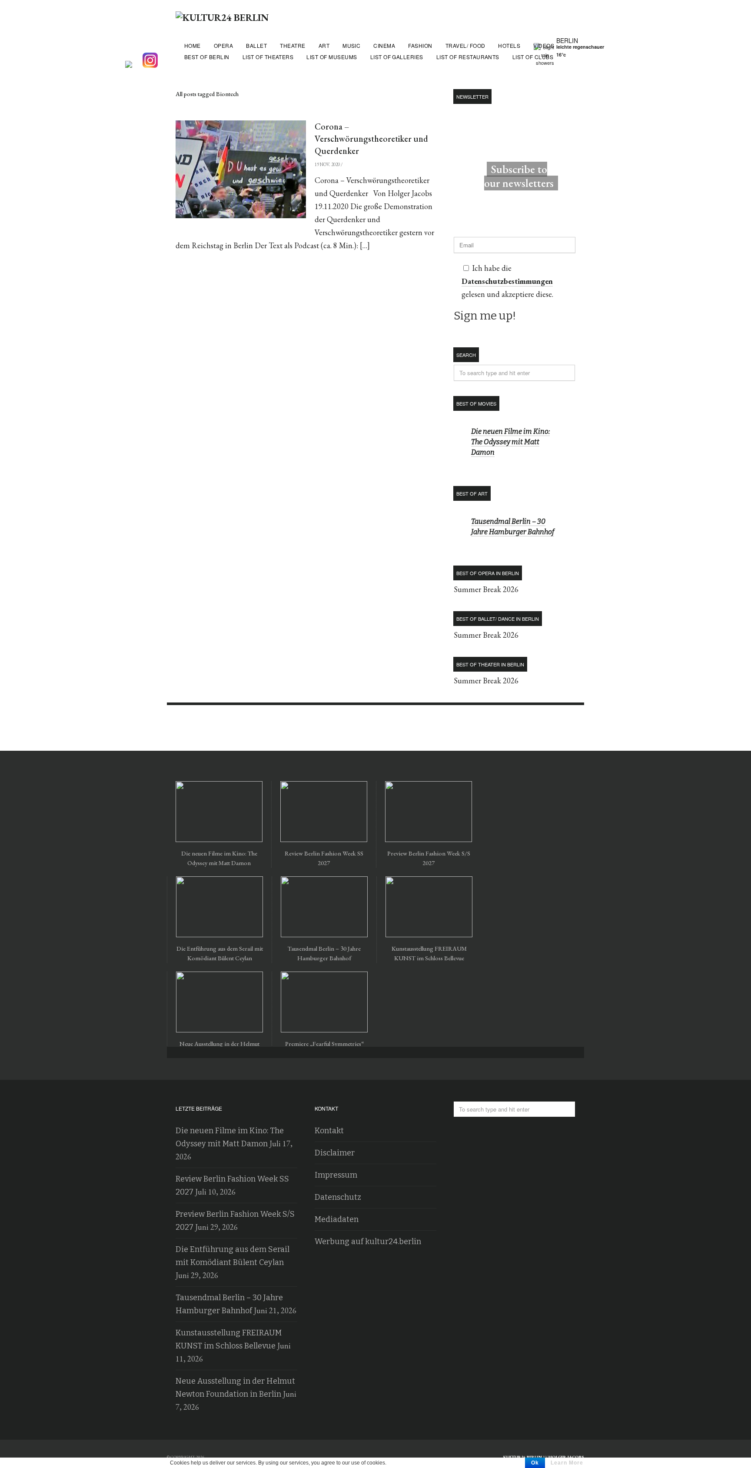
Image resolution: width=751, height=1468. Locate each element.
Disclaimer (335, 1153)
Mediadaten (337, 1219)
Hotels (509, 45)
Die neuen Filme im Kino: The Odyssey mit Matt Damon (510, 441)
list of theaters (268, 56)
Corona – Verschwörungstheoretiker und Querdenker (371, 138)
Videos (543, 45)
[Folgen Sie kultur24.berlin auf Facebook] (133, 61)
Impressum (336, 1175)
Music (351, 45)
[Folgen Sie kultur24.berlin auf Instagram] (152, 61)
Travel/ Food (465, 45)
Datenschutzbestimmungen (507, 281)
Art (324, 45)
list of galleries (396, 56)
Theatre (292, 45)
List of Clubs (532, 56)
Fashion (420, 45)
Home (192, 45)
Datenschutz (338, 1197)
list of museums (331, 56)
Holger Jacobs (566, 1457)
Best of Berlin (206, 56)
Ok (535, 1463)
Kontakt (329, 1130)
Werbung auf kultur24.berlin (368, 1241)
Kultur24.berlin (522, 1457)
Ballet (256, 45)
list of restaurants (467, 56)
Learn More (567, 1463)
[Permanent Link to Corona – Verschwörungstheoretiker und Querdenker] (241, 169)
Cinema (384, 45)
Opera (223, 45)
